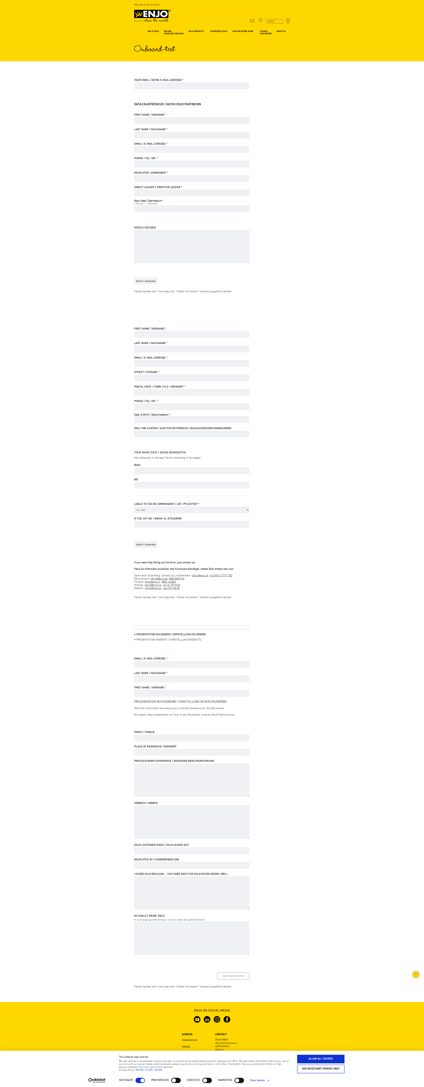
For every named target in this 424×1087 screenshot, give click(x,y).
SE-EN (158, 1070)
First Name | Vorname (150, 115)
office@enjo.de (159, 579)
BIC (136, 479)
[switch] (176, 1080)
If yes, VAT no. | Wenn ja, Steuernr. (158, 518)
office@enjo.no (153, 585)
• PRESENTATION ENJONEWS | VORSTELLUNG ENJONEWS (170, 634)
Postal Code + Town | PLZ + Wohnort (160, 387)
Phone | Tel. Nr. (146, 158)
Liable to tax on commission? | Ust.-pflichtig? (166, 504)
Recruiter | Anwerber (151, 173)
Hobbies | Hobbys (146, 803)
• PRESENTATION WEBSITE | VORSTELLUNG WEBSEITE (167, 640)
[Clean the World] (152, 17)
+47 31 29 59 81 (171, 585)
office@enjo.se (153, 588)
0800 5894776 (177, 579)
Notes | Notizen (145, 227)
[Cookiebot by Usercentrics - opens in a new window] (96, 1080)
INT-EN (139, 1070)
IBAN (137, 465)
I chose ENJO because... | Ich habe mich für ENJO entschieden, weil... (181, 874)
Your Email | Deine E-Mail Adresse (159, 80)
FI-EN (149, 1070)
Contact (186, 1046)
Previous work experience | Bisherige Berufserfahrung (174, 761)
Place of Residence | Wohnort (155, 746)
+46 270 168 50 (171, 588)
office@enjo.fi (152, 582)
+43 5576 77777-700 (220, 575)
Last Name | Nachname (151, 129)
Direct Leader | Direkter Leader (158, 187)
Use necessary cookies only (321, 1069)
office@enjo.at (200, 575)
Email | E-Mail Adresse (150, 144)
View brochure (189, 1040)
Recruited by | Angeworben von (156, 859)
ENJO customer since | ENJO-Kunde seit (161, 845)
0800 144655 (168, 582)
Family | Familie (144, 732)
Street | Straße (146, 372)
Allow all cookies (321, 1059)
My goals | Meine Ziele (149, 916)
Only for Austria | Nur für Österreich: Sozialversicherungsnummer (182, 428)
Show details (257, 1080)
